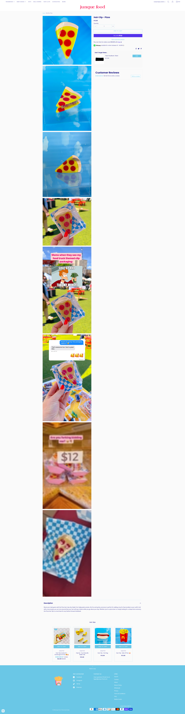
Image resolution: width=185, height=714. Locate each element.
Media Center (118, 699)
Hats (29, 1)
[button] (92, 603)
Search (116, 676)
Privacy (116, 691)
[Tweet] (138, 49)
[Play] (67, 465)
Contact (116, 679)
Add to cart (118, 31)
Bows (64, 1)
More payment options (118, 39)
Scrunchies (56, 1)
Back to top (92, 668)
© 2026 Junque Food (56, 710)
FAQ (115, 696)
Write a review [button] (136, 76)
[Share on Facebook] (136, 49)
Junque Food (61, 650)
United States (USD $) (159, 1)
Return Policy (118, 685)
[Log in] (173, 1)
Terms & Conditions (119, 693)
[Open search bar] (169, 1)
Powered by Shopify (65, 710)
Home (44, 13)
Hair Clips (47, 1)
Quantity (96, 23)
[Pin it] (141, 49)
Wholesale (117, 688)
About (116, 682)
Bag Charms (37, 1)
